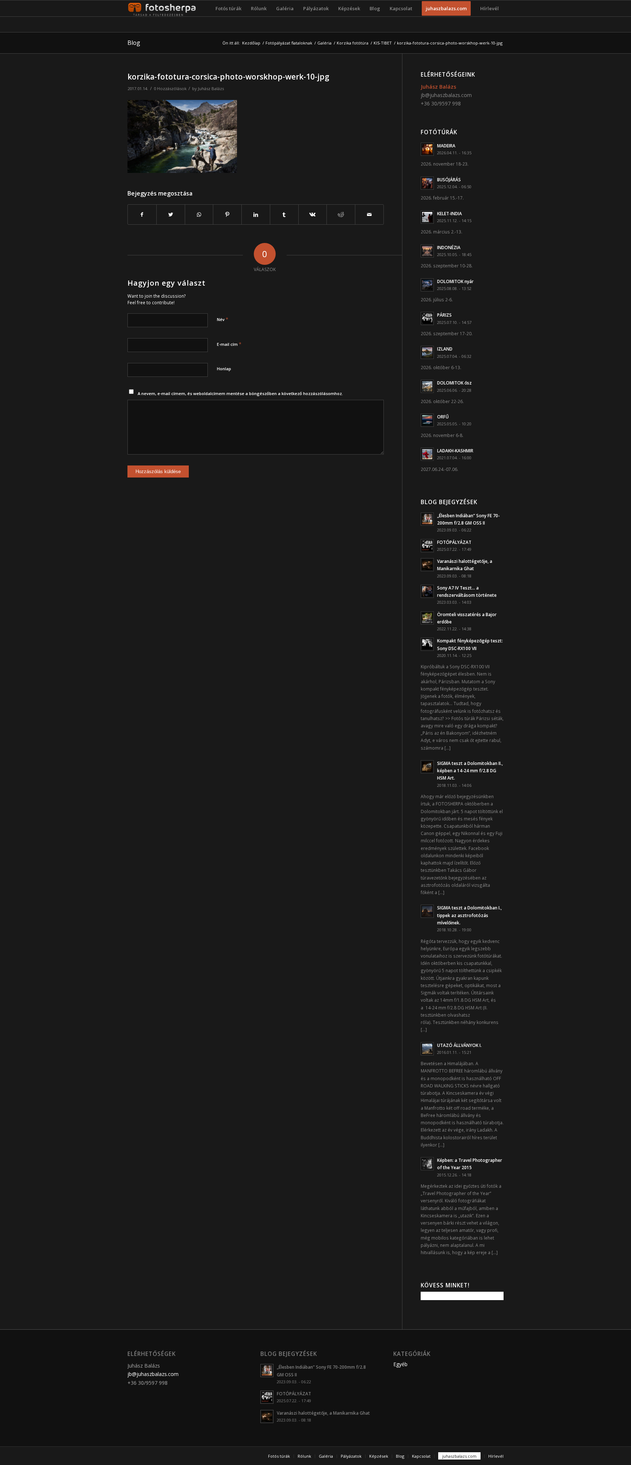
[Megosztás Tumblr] (284, 214)
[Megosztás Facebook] (142, 214)
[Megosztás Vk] (313, 214)
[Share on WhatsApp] (199, 214)
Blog (133, 43)
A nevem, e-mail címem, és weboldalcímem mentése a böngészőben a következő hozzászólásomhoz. (240, 393)
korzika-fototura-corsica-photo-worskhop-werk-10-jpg (228, 76)
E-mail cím (229, 344)
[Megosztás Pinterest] (227, 214)
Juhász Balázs (211, 88)
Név (222, 319)
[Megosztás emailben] (369, 214)
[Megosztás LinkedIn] (256, 214)
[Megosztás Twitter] (171, 214)
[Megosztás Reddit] (341, 214)
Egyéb (400, 1364)
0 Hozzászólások (170, 88)
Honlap (224, 368)
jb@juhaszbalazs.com (446, 95)
